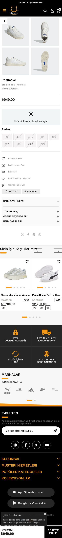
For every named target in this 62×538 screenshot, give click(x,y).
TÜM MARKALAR (10, 382)
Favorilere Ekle (27, 262)
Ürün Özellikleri (13, 201)
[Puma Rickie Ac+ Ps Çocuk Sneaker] (46, 273)
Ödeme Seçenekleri (15, 216)
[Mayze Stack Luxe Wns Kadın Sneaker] (15, 273)
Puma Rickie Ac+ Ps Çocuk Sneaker (46, 295)
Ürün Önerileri (12, 221)
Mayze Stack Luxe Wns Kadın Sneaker (15, 295)
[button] (9, 287)
